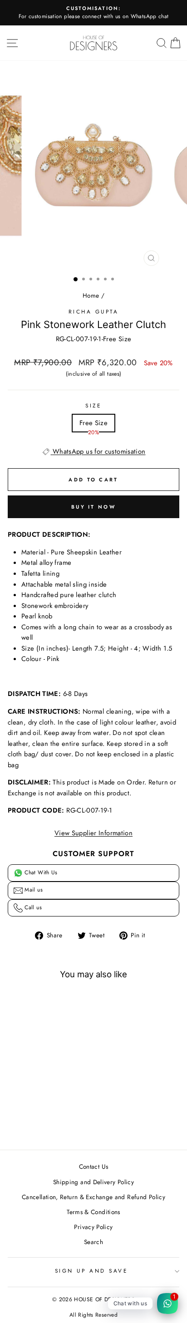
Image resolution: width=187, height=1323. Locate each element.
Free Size (93, 423)
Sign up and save (91, 1270)
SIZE (93, 405)
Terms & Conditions (93, 1211)
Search (93, 1241)
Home (91, 295)
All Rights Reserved (93, 1315)
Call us (32, 907)
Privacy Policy (93, 1226)
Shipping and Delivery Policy (93, 1181)
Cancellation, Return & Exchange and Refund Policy (93, 1196)
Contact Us (93, 1166)
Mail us (33, 890)
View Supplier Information (93, 833)
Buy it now (93, 506)
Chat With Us (40, 872)
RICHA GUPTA (94, 311)
